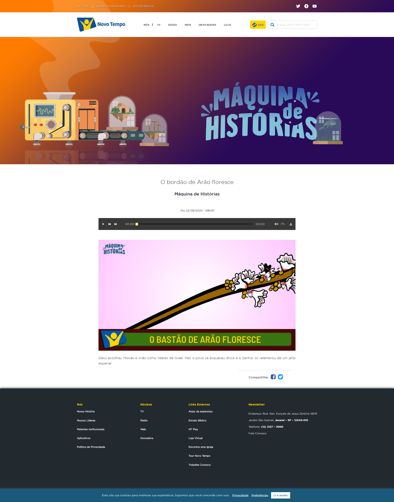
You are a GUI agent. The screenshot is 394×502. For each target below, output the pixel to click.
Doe (261, 24)
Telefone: (266, 426)
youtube (316, 2)
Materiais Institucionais (90, 429)
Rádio (172, 24)
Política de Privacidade (91, 447)
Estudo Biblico (197, 420)
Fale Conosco (257, 433)
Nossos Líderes (86, 420)
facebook (307, 2)
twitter (299, 2)
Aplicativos (83, 438)
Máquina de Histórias (197, 193)
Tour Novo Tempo (199, 455)
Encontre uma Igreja (201, 447)
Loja (227, 24)
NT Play (83, 6)
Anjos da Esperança (110, 6)
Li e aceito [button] (281, 495)
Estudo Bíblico (143, 6)
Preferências (259, 495)
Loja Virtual (196, 438)
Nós (146, 24)
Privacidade (240, 495)
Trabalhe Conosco (200, 464)
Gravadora (207, 24)
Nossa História (86, 411)
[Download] (291, 224)
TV (159, 24)
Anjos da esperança (201, 411)
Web (188, 24)
